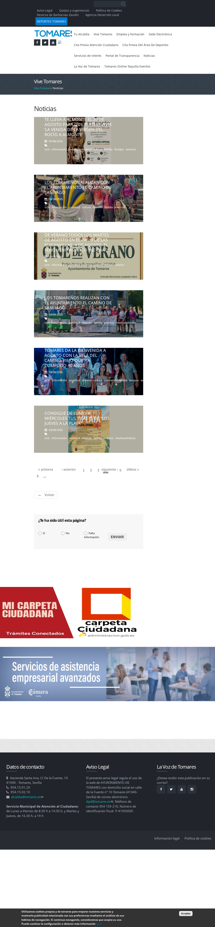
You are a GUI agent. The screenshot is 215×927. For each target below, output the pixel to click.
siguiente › (109, 483)
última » (133, 483)
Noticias (122, 68)
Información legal (167, 852)
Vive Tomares (105, 34)
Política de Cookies (109, 10)
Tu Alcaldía (82, 34)
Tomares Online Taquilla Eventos (99, 80)
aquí (99, 924)
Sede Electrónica (87, 46)
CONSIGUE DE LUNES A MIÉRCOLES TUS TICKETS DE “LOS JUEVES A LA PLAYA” (77, 432)
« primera (45, 483)
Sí (44, 547)
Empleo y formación (136, 34)
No (67, 547)
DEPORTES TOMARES (51, 21)
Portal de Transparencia (93, 68)
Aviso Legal (45, 10)
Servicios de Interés (145, 57)
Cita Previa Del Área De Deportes (100, 57)
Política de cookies (198, 852)
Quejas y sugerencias (74, 10)
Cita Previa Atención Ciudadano (129, 46)
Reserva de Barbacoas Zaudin (58, 15)
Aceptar (186, 913)
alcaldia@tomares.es (27, 811)
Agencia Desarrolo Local (102, 15)
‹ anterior (69, 483)
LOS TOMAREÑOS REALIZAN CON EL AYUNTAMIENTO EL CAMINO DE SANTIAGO (78, 201)
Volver (50, 508)
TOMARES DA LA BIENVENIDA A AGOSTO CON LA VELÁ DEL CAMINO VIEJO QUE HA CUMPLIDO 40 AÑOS (75, 371)
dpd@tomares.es (99, 815)
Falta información (91, 549)
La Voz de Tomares (148, 68)
